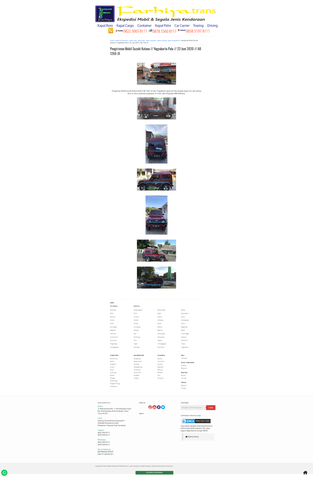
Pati (135, 333)
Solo (135, 340)
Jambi (112, 370)
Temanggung (161, 344)
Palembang (113, 381)
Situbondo (113, 340)
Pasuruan (113, 333)
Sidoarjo (183, 337)
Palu (158, 375)
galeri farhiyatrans (122, 40)
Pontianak (137, 370)
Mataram (184, 368)
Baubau (159, 359)
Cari (211, 408)
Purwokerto (114, 337)
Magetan (113, 330)
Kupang (183, 365)
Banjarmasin (138, 361)
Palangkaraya (138, 367)
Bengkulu (113, 364)
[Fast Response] (4, 473)
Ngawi (183, 330)
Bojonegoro (185, 313)
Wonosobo (160, 347)
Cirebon (136, 317)
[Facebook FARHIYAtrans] (159, 408)
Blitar (111, 313)
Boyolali (112, 317)
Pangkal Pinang (115, 383)
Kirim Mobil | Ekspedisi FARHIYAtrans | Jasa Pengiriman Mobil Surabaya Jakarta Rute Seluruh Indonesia (138, 466)
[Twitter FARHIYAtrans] (163, 408)
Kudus (183, 323)
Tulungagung (114, 347)
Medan (112, 375)
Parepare (160, 378)
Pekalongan (161, 333)
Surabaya (113, 306)
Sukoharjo (184, 340)
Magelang (184, 327)
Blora (135, 313)
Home (112, 40)
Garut (183, 317)
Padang (112, 378)
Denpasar (184, 358)
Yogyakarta (184, 347)
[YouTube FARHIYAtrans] (154, 408)
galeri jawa (133, 40)
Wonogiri (137, 347)
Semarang (160, 337)
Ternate (183, 378)
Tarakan (136, 378)
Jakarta (137, 306)
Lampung (113, 372)
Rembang (137, 337)
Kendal (136, 323)
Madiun (159, 327)
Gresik (112, 320)
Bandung (113, 310)
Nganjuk (160, 330)
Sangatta (136, 375)
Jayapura (184, 385)
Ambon (183, 375)
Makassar (160, 367)
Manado (160, 372)
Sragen (159, 340)
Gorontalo (160, 361)
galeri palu (141, 40)
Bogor (159, 313)
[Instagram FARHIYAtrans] (150, 408)
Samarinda (137, 372)
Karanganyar (185, 320)
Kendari (160, 364)
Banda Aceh (114, 359)
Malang (136, 330)
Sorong (183, 388)
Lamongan (113, 327)
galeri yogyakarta (173, 40)
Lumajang (137, 327)
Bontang (136, 364)
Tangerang (113, 344)
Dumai (112, 367)
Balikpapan (137, 359)
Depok (159, 317)
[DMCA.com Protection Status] (196, 423)
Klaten (159, 323)
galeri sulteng (162, 40)
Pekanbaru (113, 386)
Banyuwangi (161, 310)
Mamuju (160, 370)
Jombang (160, 320)
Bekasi (183, 310)
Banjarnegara (138, 310)
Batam (112, 361)
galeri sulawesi (151, 40)
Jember (136, 320)
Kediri (112, 323)
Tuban (183, 344)
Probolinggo (185, 333)
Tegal (135, 344)
